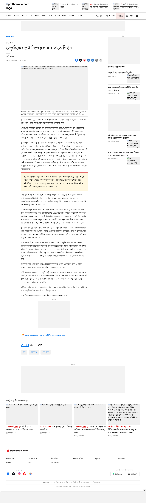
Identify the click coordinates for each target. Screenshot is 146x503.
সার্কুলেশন (67, 482)
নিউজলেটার (96, 482)
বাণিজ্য (37, 16)
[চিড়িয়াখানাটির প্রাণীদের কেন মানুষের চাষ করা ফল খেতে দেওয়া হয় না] (124, 414)
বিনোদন (57, 16)
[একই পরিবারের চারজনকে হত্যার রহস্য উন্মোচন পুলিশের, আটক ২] (116, 6)
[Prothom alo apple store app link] (133, 474)
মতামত (44, 16)
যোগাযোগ (86, 482)
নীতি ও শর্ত (76, 482)
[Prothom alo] (20, 6)
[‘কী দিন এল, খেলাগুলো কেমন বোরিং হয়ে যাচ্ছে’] (22, 414)
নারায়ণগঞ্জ (34, 352)
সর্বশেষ (8, 16)
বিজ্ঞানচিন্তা (54, 458)
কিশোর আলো (33, 458)
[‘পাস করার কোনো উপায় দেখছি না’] (56, 414)
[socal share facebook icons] (77, 61)
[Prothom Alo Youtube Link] (26, 474)
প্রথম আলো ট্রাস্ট (78, 458)
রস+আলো (10, 36)
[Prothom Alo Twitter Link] (14, 474)
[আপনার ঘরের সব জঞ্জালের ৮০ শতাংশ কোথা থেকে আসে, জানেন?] (133, 144)
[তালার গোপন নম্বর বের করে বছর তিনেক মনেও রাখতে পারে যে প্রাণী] (133, 161)
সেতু (24, 352)
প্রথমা (30, 463)
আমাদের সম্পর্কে (47, 482)
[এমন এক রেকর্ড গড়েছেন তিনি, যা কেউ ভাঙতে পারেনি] (133, 96)
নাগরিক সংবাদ (10, 458)
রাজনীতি (24, 16)
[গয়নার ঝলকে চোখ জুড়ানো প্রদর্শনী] (55, 6)
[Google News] (30, 474)
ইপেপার (8, 463)
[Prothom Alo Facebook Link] (9, 474)
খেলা (50, 16)
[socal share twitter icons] (81, 61)
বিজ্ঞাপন (58, 482)
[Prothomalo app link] (117, 474)
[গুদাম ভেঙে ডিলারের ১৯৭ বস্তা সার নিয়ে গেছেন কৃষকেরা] (85, 6)
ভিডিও (80, 16)
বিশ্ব (31, 16)
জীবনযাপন (72, 16)
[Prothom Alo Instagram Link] (20, 474)
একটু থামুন (45, 352)
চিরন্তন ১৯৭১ (121, 458)
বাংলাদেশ (16, 16)
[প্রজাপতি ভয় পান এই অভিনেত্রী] (133, 78)
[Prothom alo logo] (17, 451)
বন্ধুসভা (97, 458)
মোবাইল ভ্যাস (55, 463)
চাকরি (64, 16)
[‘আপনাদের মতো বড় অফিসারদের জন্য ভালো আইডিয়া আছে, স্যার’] (90, 414)
